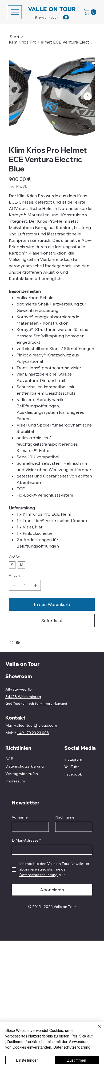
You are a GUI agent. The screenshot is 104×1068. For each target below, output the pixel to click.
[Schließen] (96, 1029)
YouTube (71, 766)
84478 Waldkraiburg (23, 696)
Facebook (73, 774)
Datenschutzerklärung (71, 1047)
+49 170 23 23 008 (33, 732)
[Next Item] (87, 96)
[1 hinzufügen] (35, 585)
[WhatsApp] (11, 642)
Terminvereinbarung (50, 703)
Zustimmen (76, 1060)
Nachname (64, 817)
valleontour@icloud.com (35, 725)
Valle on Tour (22, 664)
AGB (9, 758)
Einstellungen (27, 1060)
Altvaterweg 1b (18, 689)
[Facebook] (18, 642)
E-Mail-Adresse (26, 840)
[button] (91, 12)
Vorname (20, 817)
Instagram (73, 759)
